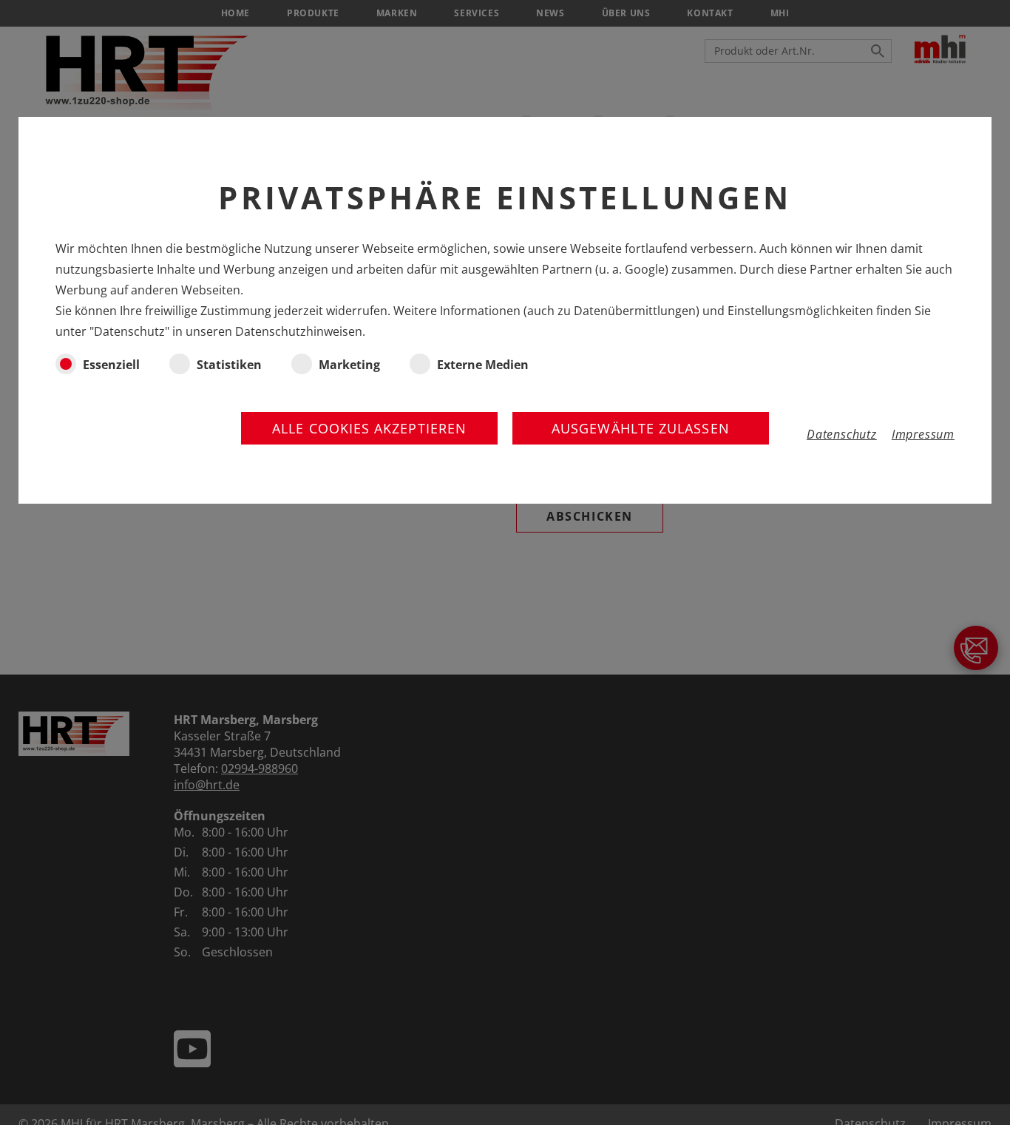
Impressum (923, 434)
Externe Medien (483, 365)
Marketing (349, 365)
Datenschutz (842, 434)
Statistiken (229, 365)
